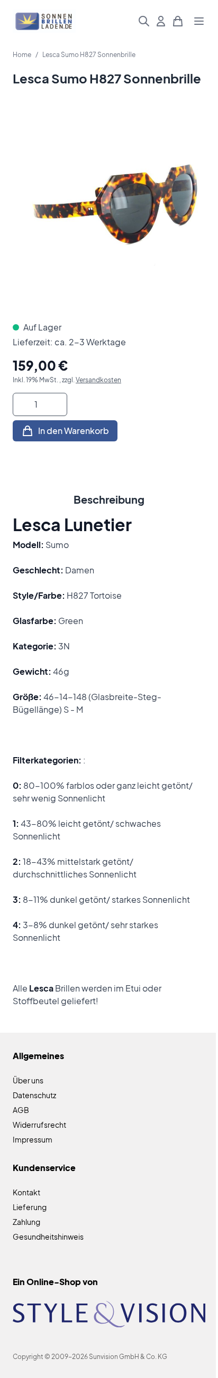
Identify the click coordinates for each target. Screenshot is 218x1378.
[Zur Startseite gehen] (44, 21)
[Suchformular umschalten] (144, 21)
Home (22, 55)
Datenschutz (34, 1095)
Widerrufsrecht (39, 1124)
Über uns (28, 1080)
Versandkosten (98, 380)
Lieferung (30, 1207)
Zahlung (26, 1221)
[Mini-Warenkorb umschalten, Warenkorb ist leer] (177, 21)
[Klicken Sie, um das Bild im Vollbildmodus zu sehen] (109, 212)
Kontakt (26, 1192)
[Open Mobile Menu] (199, 21)
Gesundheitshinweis (48, 1236)
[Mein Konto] (161, 21)
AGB (21, 1110)
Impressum (32, 1139)
